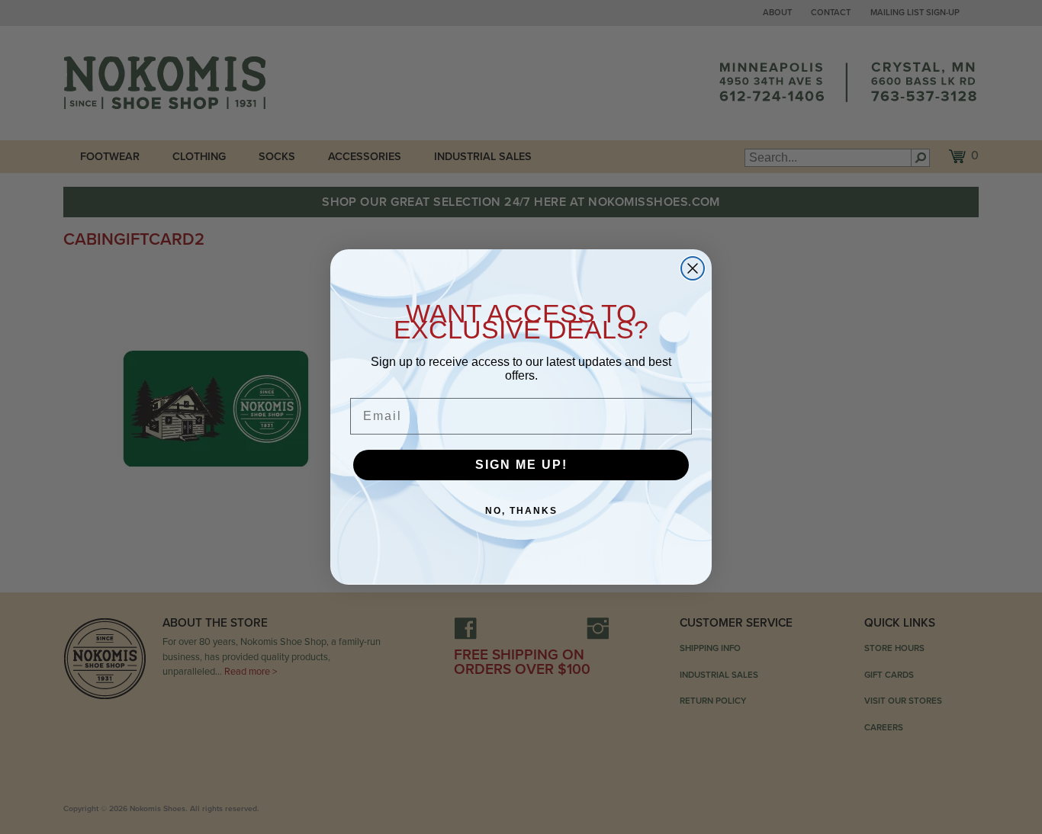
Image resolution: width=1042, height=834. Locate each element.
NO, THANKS (521, 510)
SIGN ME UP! (521, 464)
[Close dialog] (692, 268)
